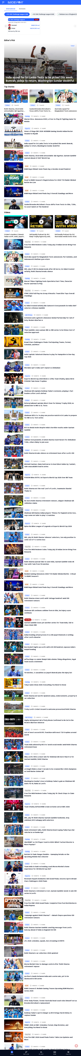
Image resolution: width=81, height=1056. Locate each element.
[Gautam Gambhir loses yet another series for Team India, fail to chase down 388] (13, 622)
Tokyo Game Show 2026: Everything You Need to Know (45, 685)
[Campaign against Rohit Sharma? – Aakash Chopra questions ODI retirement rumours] (13, 915)
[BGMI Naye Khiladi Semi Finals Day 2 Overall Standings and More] (13, 585)
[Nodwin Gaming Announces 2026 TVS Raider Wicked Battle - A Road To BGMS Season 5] (13, 573)
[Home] (16, 2)
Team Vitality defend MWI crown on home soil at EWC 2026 (47, 807)
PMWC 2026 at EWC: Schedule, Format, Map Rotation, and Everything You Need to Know (46, 1026)
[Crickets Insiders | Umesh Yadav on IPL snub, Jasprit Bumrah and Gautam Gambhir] (16, 221)
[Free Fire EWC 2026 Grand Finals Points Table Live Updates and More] (13, 1037)
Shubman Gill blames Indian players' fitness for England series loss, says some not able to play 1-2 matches (50, 514)
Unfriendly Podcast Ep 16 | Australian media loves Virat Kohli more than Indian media (66, 235)
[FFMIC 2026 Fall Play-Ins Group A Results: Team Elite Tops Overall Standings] (13, 293)
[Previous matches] (6, 26)
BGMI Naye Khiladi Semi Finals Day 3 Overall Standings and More (48, 193)
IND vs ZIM (26, 1054)
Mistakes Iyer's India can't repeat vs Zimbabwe (42, 368)
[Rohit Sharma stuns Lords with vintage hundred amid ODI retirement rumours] (13, 598)
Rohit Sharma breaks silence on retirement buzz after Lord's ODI (49, 453)
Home (12, 1054)
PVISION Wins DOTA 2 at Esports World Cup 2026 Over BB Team (48, 477)
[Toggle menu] (3, 2)
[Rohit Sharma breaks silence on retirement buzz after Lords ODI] (13, 451)
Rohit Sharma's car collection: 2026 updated (41, 953)
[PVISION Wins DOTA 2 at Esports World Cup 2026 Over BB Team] (13, 476)
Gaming (27, 116)
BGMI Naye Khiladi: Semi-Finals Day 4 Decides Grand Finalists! (47, 169)
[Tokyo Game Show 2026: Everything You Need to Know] (13, 683)
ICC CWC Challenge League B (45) (43, 14)
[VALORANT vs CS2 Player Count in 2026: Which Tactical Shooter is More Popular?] (13, 842)
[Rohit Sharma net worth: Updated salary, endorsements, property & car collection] (13, 695)
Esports (27, 128)
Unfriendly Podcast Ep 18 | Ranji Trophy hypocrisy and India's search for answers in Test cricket (40, 235)
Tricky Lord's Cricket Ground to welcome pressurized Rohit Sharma (50, 709)
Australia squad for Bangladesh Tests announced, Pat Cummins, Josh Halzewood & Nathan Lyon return (66, 110)
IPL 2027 (41, 1054)
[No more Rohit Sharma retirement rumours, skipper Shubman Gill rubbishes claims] (13, 500)
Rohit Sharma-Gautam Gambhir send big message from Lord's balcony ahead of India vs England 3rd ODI (48, 928)
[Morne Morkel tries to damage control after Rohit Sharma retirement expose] (13, 963)
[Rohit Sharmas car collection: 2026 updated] (13, 951)
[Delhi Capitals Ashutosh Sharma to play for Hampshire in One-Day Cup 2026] (13, 354)
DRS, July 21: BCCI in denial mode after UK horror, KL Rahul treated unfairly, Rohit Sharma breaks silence (49, 270)
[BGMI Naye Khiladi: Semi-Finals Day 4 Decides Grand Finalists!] (13, 167)
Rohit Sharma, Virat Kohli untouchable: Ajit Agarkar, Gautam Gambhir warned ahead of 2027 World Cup (16, 110)
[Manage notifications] (76, 1045)
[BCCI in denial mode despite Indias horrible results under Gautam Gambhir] (13, 427)
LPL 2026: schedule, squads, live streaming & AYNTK (44, 941)
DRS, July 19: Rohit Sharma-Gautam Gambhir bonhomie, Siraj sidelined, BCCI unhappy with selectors (46, 819)
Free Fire (27, 242)
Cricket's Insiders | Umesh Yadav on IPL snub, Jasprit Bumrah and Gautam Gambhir (15, 235)
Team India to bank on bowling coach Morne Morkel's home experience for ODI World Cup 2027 (46, 867)
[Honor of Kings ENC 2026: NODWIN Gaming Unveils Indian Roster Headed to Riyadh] (13, 131)
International (10, 9)
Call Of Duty (28, 315)
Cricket (72, 46)
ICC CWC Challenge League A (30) (17, 14)
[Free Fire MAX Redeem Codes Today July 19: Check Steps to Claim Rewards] (13, 793)
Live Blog (28, 620)
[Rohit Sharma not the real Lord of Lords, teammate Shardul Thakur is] (13, 488)
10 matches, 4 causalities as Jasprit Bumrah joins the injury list (48, 672)
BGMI (26, 166)
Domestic (22, 9)
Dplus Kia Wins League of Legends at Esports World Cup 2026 (48, 526)
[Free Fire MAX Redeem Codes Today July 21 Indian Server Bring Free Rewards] (13, 244)
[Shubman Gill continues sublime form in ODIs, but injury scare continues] (13, 610)
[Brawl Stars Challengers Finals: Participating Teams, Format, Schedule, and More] (13, 342)
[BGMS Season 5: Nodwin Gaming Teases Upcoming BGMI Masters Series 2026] (13, 988)
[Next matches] (75, 26)
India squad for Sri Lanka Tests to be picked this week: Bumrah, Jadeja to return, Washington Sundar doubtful (40, 78)
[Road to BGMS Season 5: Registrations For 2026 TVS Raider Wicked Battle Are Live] (13, 179)
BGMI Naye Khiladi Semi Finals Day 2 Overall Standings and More (48, 587)
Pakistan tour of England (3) (68, 14)
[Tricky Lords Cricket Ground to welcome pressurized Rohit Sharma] (13, 707)
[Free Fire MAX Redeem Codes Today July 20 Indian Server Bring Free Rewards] (13, 549)
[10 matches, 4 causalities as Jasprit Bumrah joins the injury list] (13, 671)
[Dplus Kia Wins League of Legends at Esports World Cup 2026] (13, 524)
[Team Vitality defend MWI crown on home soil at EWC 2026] (13, 805)
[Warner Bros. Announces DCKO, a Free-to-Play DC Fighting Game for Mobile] (13, 118)
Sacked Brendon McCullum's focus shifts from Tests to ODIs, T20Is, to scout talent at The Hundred (41, 110)
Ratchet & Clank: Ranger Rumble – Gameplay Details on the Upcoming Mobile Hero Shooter (46, 855)
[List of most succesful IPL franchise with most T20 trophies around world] (13, 732)
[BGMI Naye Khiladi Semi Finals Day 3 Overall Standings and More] (13, 192)
